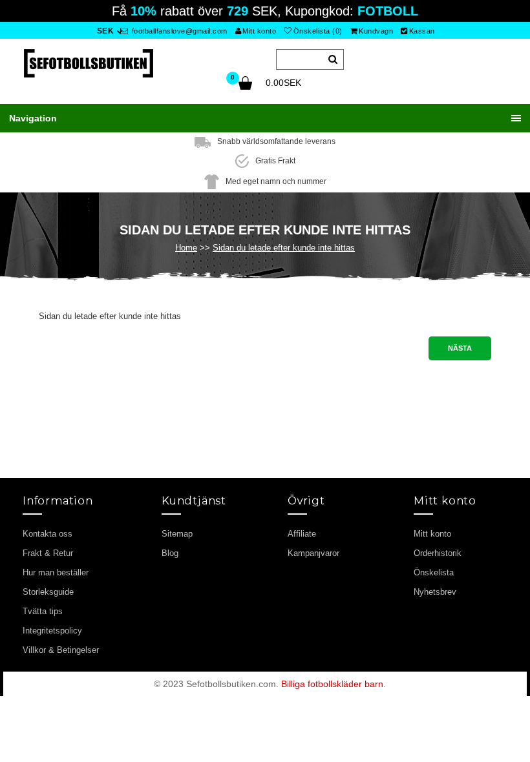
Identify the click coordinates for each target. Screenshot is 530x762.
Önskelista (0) (318, 31)
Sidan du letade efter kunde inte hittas (284, 247)
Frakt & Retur (48, 553)
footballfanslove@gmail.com (178, 31)
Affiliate (302, 534)
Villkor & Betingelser (61, 650)
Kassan (422, 31)
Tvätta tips (43, 611)
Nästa (460, 348)
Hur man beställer (56, 572)
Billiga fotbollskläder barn (332, 684)
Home (186, 247)
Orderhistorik (437, 553)
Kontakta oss (47, 534)
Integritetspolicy (52, 630)
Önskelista (434, 572)
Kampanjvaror (313, 553)
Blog (170, 553)
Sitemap (177, 534)
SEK (105, 31)
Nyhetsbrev (435, 592)
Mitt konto (259, 31)
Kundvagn (376, 31)
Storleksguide (48, 592)
